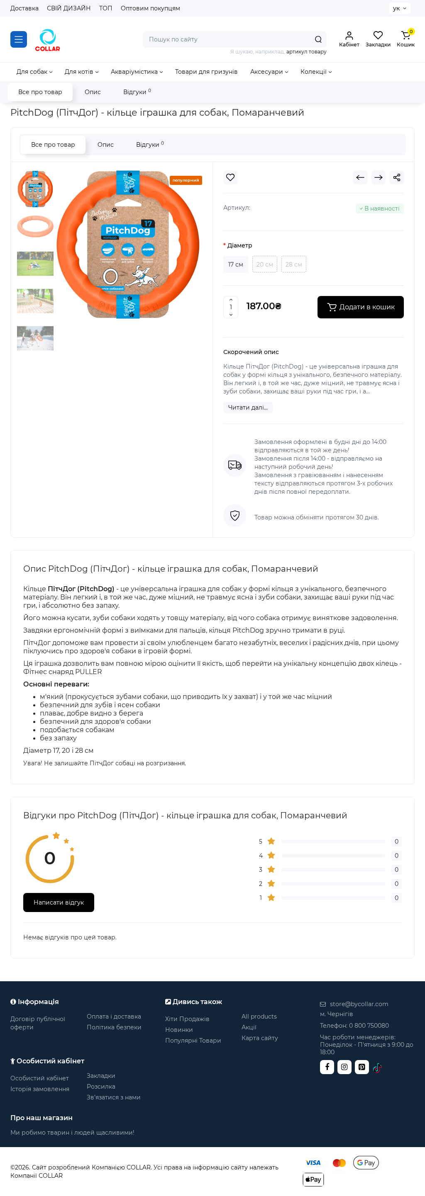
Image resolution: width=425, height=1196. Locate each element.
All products (259, 1016)
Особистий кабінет (39, 1078)
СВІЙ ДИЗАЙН (69, 8)
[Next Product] (378, 177)
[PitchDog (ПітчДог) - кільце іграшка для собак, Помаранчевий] (128, 244)
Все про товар (40, 92)
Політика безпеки (114, 1027)
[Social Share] (397, 177)
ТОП (105, 8)
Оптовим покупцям (150, 8)
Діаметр (239, 245)
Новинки (179, 1029)
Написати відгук (59, 902)
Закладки (101, 1076)
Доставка (24, 8)
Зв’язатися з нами (114, 1097)
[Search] (318, 39)
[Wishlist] (230, 177)
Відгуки (137, 92)
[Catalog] (18, 39)
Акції (249, 1027)
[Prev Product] (360, 177)
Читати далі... (248, 407)
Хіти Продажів (187, 1019)
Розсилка (101, 1086)
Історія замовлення (39, 1089)
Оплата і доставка (114, 1016)
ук (396, 8)
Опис (93, 92)
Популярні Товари (193, 1040)
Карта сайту (260, 1038)
